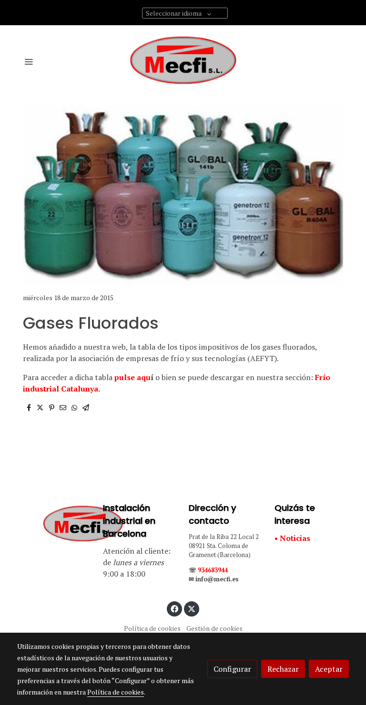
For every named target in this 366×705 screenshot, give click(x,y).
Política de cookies (152, 628)
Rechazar (283, 669)
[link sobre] (54, 524)
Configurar (232, 669)
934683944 (213, 570)
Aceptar (329, 669)
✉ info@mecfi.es (214, 579)
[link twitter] (191, 608)
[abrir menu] (28, 61)
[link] (183, 61)
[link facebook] (174, 608)
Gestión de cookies (214, 628)
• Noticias (292, 538)
